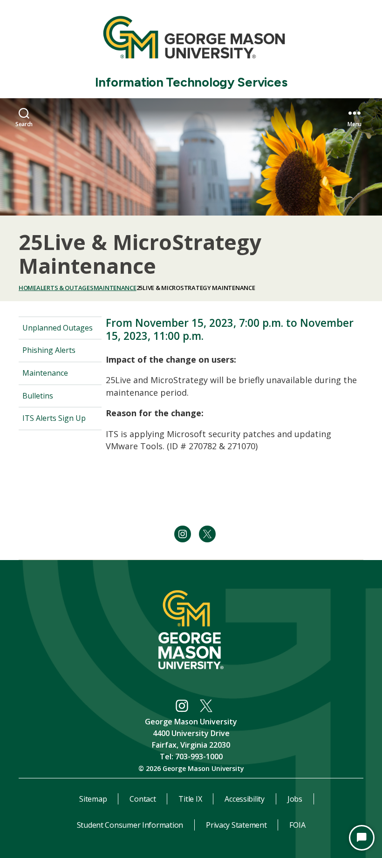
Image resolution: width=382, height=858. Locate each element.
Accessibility (245, 799)
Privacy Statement (236, 825)
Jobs (294, 799)
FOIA (297, 825)
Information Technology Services (191, 82)
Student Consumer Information (130, 825)
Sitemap (93, 799)
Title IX (190, 799)
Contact (143, 799)
